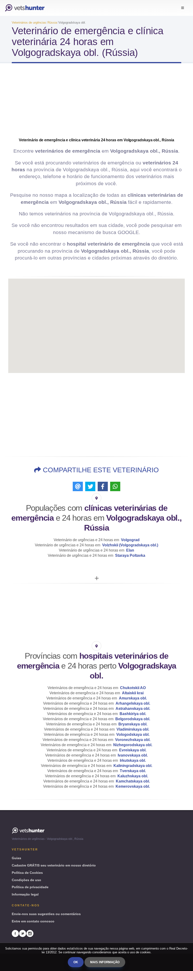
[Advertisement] (96, 104)
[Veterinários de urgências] (25, 8)
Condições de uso (26, 880)
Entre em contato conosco (33, 921)
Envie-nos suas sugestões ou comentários (46, 914)
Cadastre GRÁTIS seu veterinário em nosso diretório (54, 865)
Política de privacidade (30, 887)
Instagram (29, 933)
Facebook (15, 933)
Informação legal (25, 894)
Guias (16, 858)
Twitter (22, 933)
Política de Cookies (27, 873)
